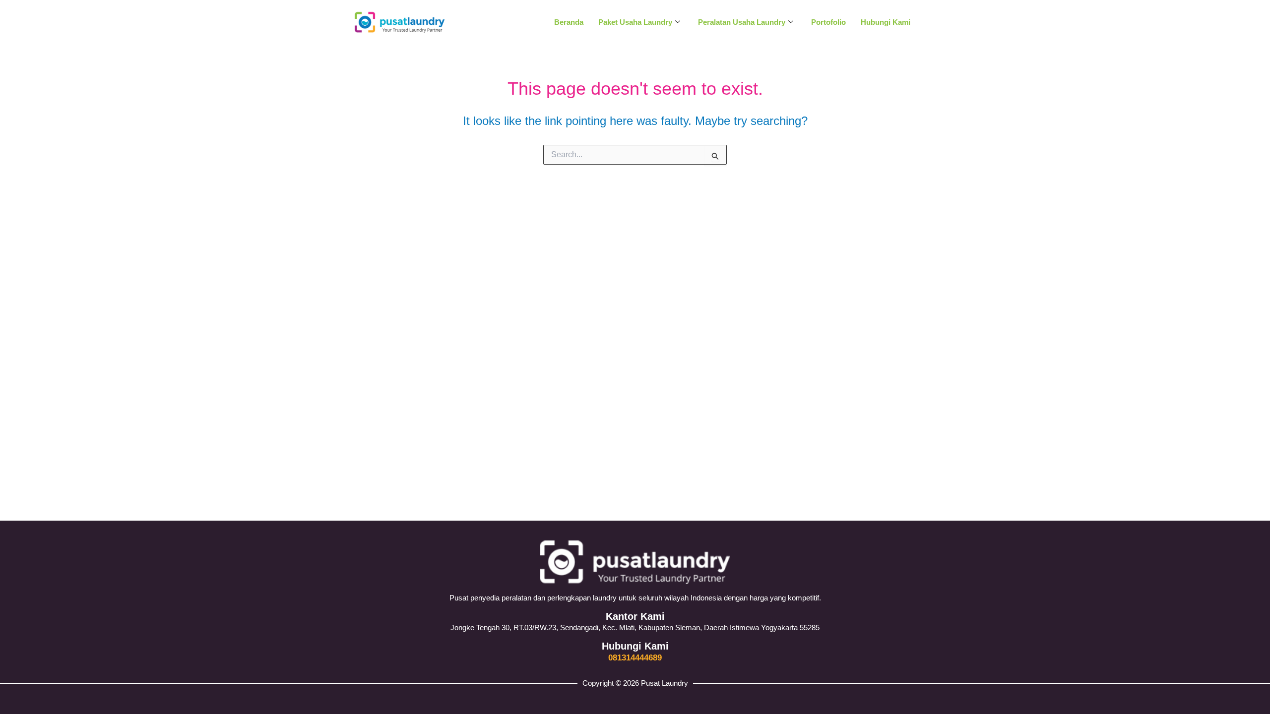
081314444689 (635, 657)
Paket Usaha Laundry (635, 22)
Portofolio (828, 22)
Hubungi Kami (885, 22)
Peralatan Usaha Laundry (741, 22)
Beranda (568, 22)
